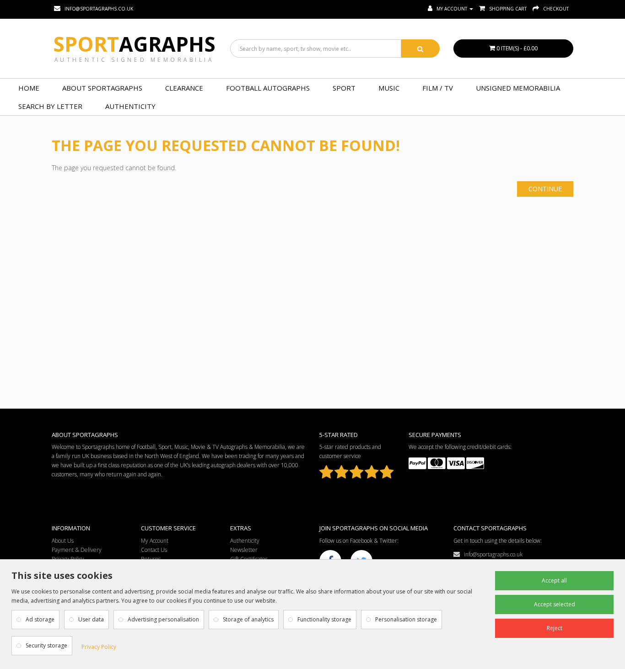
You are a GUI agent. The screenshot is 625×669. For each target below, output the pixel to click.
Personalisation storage (406, 619)
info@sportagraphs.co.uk (491, 554)
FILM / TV (437, 87)
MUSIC (388, 87)
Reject (554, 628)
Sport (134, 44)
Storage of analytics (248, 619)
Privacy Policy (98, 647)
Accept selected (554, 604)
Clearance (184, 87)
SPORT (344, 87)
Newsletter (244, 550)
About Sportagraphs (102, 87)
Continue (545, 188)
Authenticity (130, 106)
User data (91, 619)
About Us (63, 541)
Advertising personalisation (163, 619)
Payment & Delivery (77, 550)
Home (28, 87)
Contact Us (154, 550)
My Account (154, 541)
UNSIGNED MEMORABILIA (518, 87)
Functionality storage (324, 619)
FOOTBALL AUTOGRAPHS (268, 87)
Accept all (554, 580)
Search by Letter (50, 106)
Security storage (46, 645)
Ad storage (40, 619)
